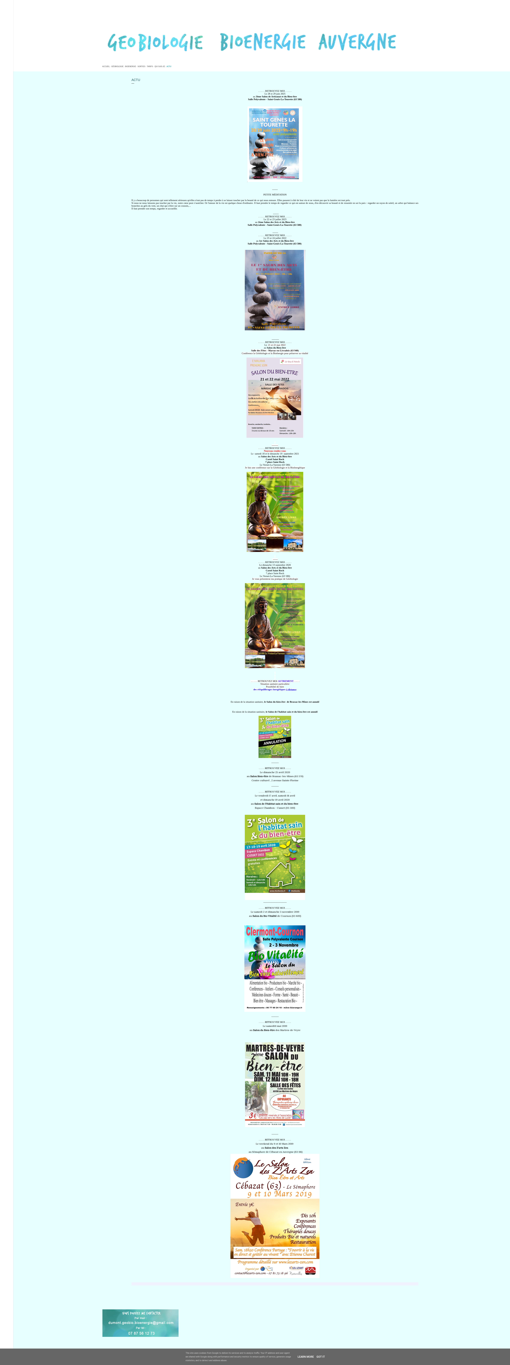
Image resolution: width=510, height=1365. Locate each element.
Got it (320, 1356)
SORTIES (141, 66)
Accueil (106, 66)
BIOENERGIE (130, 66)
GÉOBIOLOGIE (117, 66)
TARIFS (150, 66)
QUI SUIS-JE (160, 66)
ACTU (169, 66)
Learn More (306, 1356)
